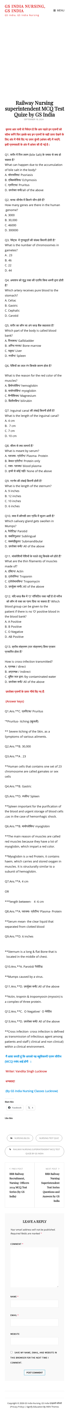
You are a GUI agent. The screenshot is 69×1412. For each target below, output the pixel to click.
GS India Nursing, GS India (25, 8)
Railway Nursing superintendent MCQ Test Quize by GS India (36, 1151)
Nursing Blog (22, 1138)
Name (14, 1296)
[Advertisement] (34, 56)
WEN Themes (52, 1406)
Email (14, 1315)
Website (15, 1334)
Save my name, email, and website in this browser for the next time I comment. (33, 1357)
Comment (16, 1244)
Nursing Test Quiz (49, 1138)
